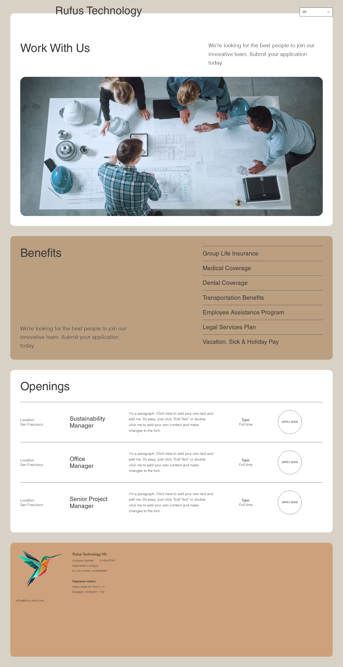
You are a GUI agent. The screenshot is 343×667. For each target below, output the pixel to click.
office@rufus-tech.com (30, 600)
